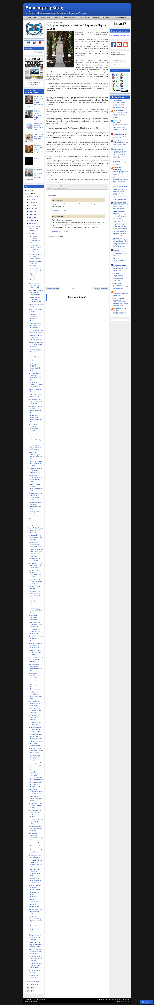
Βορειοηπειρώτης (44, 7)
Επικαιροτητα (45, 18)
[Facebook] (113, 46)
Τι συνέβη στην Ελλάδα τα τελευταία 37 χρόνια (36, 912)
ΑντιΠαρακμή (117, 283)
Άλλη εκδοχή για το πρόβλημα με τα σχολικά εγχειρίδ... (35, 594)
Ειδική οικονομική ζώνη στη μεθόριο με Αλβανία (36, 659)
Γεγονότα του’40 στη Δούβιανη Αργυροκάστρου (35, 887)
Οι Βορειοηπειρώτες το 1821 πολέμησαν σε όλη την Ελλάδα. (76, 27)
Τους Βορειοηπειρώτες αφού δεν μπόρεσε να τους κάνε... (35, 965)
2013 (29, 190)
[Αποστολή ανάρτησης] (60, 186)
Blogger (35, 1001)
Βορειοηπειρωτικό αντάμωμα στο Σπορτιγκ (34, 717)
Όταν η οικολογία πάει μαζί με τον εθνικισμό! (35, 264)
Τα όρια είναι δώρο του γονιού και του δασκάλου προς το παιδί (120, 253)
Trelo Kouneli (117, 100)
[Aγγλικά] (35, 43)
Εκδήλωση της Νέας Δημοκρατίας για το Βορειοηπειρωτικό (35, 299)
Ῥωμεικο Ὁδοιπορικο (120, 134)
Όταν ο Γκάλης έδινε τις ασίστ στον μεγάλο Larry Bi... (36, 530)
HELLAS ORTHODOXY (120, 203)
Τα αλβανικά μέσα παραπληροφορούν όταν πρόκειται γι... (35, 880)
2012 (29, 193)
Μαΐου (31, 217)
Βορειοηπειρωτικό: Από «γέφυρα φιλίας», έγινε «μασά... (36, 765)
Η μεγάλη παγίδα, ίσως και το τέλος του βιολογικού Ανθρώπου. (120, 144)
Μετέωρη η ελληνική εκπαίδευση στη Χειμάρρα (35, 937)
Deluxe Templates (123, 999)
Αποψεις (57, 18)
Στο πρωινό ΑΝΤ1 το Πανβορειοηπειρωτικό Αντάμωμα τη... (36, 751)
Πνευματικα (84, 18)
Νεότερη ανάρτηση (53, 289)
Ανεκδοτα (107, 18)
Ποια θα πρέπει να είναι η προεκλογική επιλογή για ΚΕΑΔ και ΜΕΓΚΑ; (120, 268)
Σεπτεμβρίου (33, 205)
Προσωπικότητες (63, 188)
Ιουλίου (31, 211)
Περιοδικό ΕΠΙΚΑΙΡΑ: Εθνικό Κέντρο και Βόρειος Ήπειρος (35, 944)
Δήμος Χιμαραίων (118, 298)
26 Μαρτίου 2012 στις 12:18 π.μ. (61, 231)
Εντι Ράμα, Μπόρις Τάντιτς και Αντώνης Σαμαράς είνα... (35, 798)
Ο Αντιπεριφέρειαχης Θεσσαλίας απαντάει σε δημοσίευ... (35, 447)
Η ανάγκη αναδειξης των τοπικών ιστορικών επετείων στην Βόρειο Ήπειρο (119, 63)
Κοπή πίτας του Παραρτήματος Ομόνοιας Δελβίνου (35, 544)
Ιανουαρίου (32, 984)
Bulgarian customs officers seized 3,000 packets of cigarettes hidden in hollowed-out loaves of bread (120, 191)
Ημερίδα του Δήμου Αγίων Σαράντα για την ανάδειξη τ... (35, 601)
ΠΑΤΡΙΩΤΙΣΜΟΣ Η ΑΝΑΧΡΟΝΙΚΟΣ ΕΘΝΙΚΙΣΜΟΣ (34, 558)
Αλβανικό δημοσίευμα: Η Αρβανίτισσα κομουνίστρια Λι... (35, 470)
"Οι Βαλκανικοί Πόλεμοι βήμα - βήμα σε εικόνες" (36, 821)
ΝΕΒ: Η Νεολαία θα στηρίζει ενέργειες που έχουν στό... (35, 631)
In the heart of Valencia (119, 199)
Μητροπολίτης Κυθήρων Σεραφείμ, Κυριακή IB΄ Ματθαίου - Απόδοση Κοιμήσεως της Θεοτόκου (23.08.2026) (120, 154)
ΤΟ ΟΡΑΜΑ (117, 273)
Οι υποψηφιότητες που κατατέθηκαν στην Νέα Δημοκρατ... (36, 565)
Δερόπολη (116, 161)
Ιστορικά (54, 188)
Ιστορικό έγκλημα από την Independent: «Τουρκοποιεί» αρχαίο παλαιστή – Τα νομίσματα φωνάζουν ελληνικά (120, 128)
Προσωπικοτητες (70, 18)
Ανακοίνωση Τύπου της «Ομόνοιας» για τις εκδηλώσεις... (36, 345)
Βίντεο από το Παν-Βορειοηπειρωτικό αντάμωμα (35, 710)
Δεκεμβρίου (32, 196)
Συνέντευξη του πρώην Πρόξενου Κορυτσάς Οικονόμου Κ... (36, 951)
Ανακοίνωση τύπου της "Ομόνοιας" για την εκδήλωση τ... (36, 829)
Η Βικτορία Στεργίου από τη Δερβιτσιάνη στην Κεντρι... (35, 652)
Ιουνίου (31, 214)
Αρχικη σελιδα (31, 18)
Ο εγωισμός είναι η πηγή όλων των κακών (34, 228)
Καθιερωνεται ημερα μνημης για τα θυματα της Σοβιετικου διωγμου (121, 206)
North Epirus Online (119, 265)
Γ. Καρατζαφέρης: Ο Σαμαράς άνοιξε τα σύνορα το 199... (35, 758)
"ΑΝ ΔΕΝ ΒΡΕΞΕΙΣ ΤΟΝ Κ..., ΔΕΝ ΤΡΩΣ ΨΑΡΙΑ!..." (36, 582)
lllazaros (116, 250)
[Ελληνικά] (28, 43)
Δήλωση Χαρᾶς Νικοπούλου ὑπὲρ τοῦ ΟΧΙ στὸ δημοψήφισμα (120, 286)
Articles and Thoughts (120, 186)
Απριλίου (32, 220)
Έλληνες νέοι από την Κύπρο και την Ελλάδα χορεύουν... (35, 338)
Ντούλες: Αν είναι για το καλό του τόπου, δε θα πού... (36, 551)
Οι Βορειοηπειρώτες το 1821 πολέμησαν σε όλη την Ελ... (35, 401)
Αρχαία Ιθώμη (117, 141)
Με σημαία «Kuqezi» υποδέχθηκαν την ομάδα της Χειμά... (35, 729)
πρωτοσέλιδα (34, 82)
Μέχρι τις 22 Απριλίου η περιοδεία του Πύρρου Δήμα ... (36, 292)
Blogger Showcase (123, 1001)
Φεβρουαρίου (33, 981)
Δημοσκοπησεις (120, 18)
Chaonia (116, 198)
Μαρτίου (31, 223)
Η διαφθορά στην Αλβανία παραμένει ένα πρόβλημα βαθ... (36, 777)
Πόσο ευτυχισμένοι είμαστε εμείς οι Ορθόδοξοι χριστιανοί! (120, 173)
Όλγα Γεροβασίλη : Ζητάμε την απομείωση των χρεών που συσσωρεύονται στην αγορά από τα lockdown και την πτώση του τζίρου (120, 243)
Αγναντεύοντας (118, 110)
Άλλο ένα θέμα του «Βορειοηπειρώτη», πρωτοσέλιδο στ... (35, 703)
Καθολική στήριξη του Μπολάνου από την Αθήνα (37, 115)
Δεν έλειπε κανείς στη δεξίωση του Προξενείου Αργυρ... (35, 352)
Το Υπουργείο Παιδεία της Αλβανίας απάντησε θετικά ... (35, 743)
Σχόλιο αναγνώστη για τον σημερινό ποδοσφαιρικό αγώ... (36, 736)
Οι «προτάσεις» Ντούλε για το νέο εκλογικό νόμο (36, 845)
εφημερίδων (34, 84)
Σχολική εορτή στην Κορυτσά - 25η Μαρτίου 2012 (34, 285)
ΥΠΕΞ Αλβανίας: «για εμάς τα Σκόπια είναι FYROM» (35, 537)
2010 (29, 991)
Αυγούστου (32, 208)
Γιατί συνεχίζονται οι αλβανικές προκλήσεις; (34, 514)
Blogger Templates (105, 999)
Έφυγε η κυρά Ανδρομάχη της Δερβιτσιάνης (34, 617)
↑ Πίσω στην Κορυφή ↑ (77, 297)
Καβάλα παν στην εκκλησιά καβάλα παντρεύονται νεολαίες (38, 150)
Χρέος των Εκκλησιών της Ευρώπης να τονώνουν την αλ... (35, 784)
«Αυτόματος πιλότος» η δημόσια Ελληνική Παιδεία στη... (36, 805)
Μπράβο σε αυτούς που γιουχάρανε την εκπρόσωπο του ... (36, 645)
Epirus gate (117, 238)
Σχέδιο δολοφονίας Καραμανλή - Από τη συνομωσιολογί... (36, 624)
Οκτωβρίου (32, 202)
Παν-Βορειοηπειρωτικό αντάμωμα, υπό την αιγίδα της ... (35, 958)
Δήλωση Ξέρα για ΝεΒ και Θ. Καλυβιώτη (38, 136)
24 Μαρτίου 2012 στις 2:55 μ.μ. (60, 210)
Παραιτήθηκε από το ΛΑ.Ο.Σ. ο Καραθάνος (35, 894)
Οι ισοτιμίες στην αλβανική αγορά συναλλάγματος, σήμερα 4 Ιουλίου (120, 181)
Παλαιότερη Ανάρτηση (99, 289)
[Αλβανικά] (40, 43)
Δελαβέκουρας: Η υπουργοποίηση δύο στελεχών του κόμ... (36, 791)
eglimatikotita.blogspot (120, 225)
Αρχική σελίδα (76, 288)
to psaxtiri (116, 258)
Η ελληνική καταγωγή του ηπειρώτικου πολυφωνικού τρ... (35, 325)
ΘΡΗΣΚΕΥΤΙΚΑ (118, 149)
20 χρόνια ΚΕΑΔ (33, 233)
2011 (29, 988)
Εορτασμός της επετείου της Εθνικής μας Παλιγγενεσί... (36, 384)
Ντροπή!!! (37, 158)
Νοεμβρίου (32, 199)
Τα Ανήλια (116, 292)
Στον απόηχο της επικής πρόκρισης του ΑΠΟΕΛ (36, 638)
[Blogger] (125, 46)
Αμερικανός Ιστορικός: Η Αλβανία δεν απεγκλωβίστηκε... (35, 257)
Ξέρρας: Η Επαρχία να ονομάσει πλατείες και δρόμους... (35, 359)
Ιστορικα (96, 18)
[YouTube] (119, 46)
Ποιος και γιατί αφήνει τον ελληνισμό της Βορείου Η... (35, 463)
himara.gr (116, 178)
